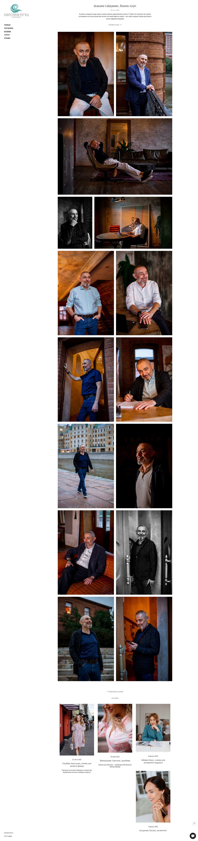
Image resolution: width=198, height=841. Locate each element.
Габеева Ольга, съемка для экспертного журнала (153, 761)
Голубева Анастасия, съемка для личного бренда (76, 764)
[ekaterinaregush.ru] (16, 11)
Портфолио (8, 28)
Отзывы (7, 38)
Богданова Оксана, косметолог (153, 830)
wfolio (10, 836)
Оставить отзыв (114, 25)
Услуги (6, 35)
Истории (7, 32)
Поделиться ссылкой (116, 692)
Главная (7, 25)
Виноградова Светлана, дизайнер (115, 760)
